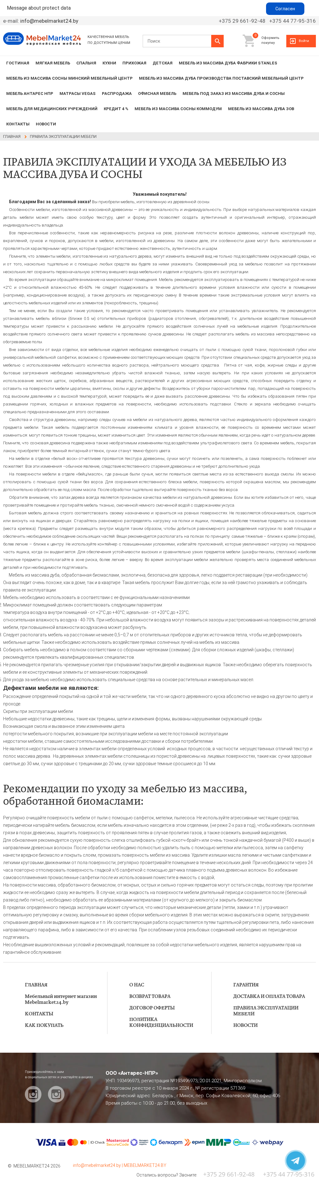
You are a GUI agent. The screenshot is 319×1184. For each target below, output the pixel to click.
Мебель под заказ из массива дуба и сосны (234, 93)
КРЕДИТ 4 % (116, 108)
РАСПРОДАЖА (117, 93)
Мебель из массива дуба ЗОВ (261, 108)
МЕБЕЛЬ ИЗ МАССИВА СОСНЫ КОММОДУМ (178, 108)
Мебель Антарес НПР (29, 93)
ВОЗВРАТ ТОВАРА (149, 996)
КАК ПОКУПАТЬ (44, 1025)
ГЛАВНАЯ (36, 985)
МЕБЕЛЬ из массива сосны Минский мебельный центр (69, 78)
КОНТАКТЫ (18, 124)
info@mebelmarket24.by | (98, 1165)
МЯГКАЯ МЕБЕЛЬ (53, 63)
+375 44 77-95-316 (292, 21)
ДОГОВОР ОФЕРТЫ (152, 1008)
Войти (304, 41)
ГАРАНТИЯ (246, 985)
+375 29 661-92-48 (242, 21)
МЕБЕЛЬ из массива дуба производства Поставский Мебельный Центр (221, 78)
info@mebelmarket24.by (49, 21)
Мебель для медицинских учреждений (52, 108)
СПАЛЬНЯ (86, 63)
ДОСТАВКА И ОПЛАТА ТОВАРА (269, 996)
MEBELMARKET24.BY (145, 1165)
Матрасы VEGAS (78, 93)
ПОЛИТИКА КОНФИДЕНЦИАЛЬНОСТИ (161, 1022)
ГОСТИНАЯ (17, 63)
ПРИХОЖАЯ (134, 63)
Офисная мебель (157, 93)
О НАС (136, 985)
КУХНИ (109, 63)
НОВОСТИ (46, 124)
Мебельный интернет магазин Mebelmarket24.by (61, 999)
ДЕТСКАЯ (163, 63)
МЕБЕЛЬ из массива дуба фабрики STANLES (228, 63)
